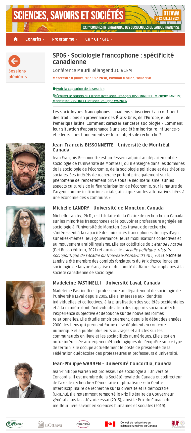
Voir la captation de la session (80, 89)
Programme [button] (63, 39)
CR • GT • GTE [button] (97, 39)
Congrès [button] (33, 39)
